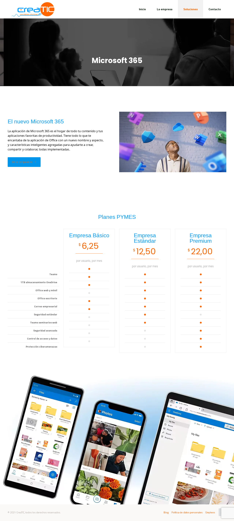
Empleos (210, 512)
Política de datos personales (187, 512)
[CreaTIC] (32, 9)
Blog (166, 512)
